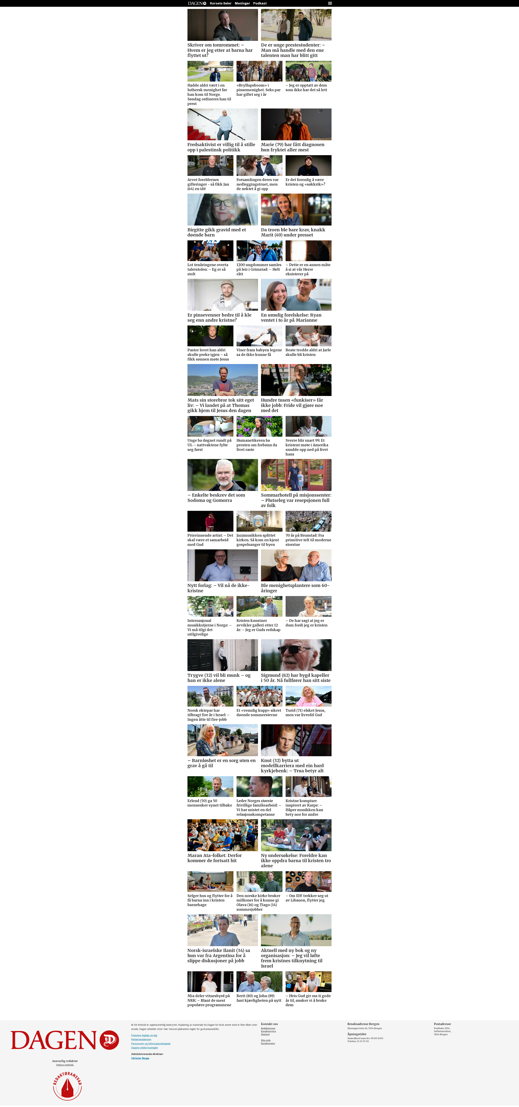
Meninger (242, 3)
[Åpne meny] (330, 3)
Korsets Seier (221, 3)
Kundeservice (268, 1031)
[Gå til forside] (197, 3)
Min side (266, 1040)
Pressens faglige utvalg (144, 1035)
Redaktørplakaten (141, 1039)
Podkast (260, 3)
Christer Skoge (140, 1058)
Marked (265, 1034)
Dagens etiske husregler (144, 1047)
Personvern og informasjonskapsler (151, 1043)
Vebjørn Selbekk (65, 1065)
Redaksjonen (268, 1028)
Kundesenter (268, 1043)
